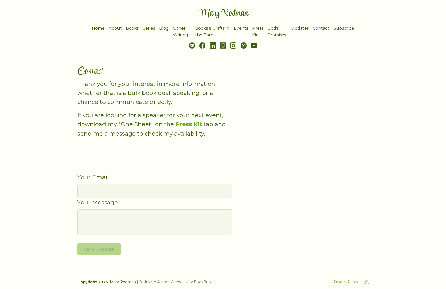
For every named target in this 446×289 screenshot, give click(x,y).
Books (132, 28)
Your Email (93, 177)
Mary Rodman (223, 13)
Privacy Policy (345, 282)
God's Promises (276, 32)
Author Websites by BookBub (184, 282)
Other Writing (180, 32)
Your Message (97, 202)
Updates (300, 28)
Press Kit (257, 32)
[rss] (366, 282)
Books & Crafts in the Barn (212, 32)
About (115, 28)
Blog (164, 28)
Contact (321, 28)
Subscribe (343, 28)
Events (241, 28)
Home (98, 28)
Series (149, 28)
